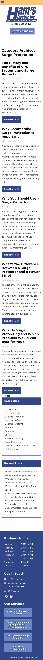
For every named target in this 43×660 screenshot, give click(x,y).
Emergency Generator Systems (18, 612)
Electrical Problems (14, 416)
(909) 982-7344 (24, 31)
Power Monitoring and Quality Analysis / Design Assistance (18, 624)
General (9, 427)
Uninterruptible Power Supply (20, 445)
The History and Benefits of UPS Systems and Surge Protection (18, 68)
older (6, 395)
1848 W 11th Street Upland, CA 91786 (16, 585)
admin (4, 79)
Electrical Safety (13, 420)
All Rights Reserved (30, 657)
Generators (10, 431)
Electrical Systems (14, 423)
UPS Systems (11, 449)
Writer (4, 207)
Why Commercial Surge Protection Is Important (18, 133)
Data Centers (11, 409)
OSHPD (8, 434)
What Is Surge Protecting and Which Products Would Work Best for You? (20, 336)
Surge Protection (13, 441)
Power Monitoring (14, 438)
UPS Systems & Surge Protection (18, 636)
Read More (10, 119)
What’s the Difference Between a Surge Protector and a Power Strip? (21, 269)
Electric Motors (12, 412)
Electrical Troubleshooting (18, 647)
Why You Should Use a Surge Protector (20, 200)
